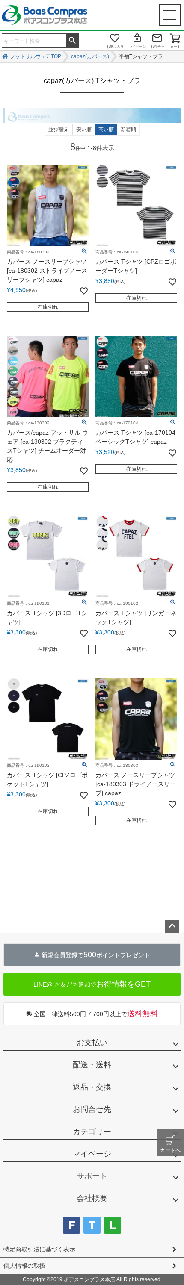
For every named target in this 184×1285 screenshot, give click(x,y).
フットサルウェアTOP (35, 56)
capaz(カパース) (90, 56)
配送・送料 (92, 1065)
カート (175, 47)
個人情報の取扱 (24, 1265)
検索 (72, 40)
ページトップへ (172, 926)
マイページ (137, 47)
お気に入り (115, 47)
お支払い (92, 1042)
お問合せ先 (92, 1109)
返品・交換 (92, 1087)
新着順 (128, 130)
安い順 (84, 130)
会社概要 (92, 1198)
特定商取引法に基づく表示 (39, 1249)
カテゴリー (92, 1131)
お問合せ (157, 47)
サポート (92, 1176)
